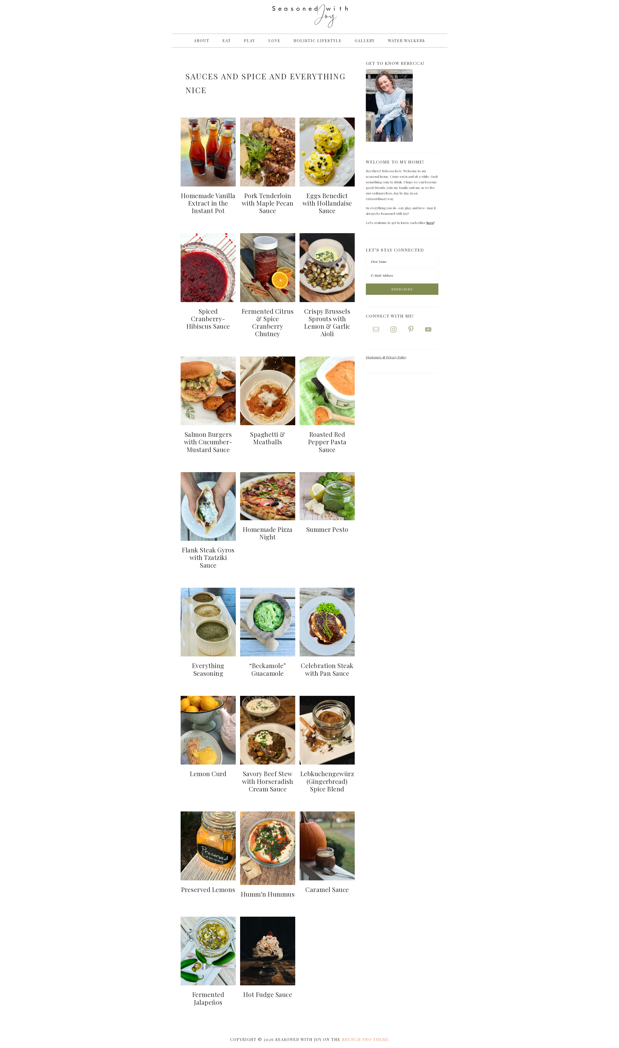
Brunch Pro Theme (365, 1039)
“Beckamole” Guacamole (267, 669)
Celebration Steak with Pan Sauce (327, 669)
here (430, 223)
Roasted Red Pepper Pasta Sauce (327, 441)
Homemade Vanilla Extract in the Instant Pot (208, 203)
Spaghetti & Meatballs (267, 438)
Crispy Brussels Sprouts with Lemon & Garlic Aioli (327, 322)
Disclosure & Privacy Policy (386, 357)
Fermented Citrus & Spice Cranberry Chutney (268, 322)
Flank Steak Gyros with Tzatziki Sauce (208, 557)
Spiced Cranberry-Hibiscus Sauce (208, 318)
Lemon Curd (208, 773)
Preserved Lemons (208, 889)
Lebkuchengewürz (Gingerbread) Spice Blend (327, 781)
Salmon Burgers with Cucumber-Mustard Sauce (208, 441)
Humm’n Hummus (268, 894)
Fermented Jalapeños (208, 998)
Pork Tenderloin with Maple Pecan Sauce (268, 203)
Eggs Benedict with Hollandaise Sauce (327, 203)
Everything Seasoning (208, 669)
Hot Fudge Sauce (267, 994)
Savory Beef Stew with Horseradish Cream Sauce (267, 781)
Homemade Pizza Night (268, 533)
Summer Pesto (327, 529)
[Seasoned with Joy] (309, 23)
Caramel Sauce (327, 889)
